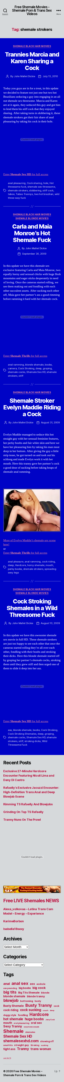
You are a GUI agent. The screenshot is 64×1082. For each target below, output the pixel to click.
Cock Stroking (26, 368)
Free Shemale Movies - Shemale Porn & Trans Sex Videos (32, 10)
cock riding (48, 561)
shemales (30, 1032)
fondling (23, 1015)
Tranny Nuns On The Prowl (22, 819)
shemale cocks (16, 372)
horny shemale (35, 565)
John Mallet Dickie (24, 76)
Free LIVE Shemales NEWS (31, 900)
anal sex (19, 983)
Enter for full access (25, 174)
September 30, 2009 (34, 253)
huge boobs (34, 1019)
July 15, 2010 (50, 76)
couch (45, 1010)
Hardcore (20, 565)
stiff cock (48, 190)
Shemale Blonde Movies (32, 218)
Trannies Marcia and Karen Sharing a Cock (32, 61)
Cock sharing (34, 183)
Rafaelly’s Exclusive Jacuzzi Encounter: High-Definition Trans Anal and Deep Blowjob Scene (31, 792)
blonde (45, 992)
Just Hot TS (7, 1058)
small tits (7, 1045)
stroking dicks (32, 741)
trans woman (41, 1049)
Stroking (35, 1045)
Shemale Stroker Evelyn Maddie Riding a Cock (32, 407)
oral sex (36, 1022)
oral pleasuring (21, 1023)
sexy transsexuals (31, 1027)
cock (56, 1006)
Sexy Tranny (12, 1026)
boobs (48, 364)
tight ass (9, 1049)
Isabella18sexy (13, 929)
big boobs (25, 988)
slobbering (35, 190)
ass (10, 730)
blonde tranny (36, 996)
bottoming (26, 1001)
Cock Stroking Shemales (22, 733)
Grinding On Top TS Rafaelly (23, 812)
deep (39, 368)
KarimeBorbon (13, 921)
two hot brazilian (43, 194)
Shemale (13, 1031)
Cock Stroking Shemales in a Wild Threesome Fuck (32, 608)
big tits (10, 992)
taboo (11, 194)
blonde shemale (34, 364)
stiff (21, 375)
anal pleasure (15, 561)
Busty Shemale (13, 1005)
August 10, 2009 (50, 623)
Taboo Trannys (24, 194)
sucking (44, 1045)
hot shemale (13, 1019)
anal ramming (16, 364)
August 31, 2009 (50, 422)
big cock (39, 988)
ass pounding (10, 988)
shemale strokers (18, 190)
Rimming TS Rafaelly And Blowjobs (28, 804)
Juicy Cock (50, 1020)
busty (38, 1001)
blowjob (11, 1000)
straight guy (21, 1045)
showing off (46, 1041)
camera (12, 368)
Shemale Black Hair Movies (32, 46)
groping (47, 368)
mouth (49, 565)
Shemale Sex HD (35, 372)
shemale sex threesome (41, 186)
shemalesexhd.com (21, 1040)
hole (45, 183)
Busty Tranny (38, 1005)
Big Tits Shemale (29, 992)
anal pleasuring (17, 183)
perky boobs (15, 568)
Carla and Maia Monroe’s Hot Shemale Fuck (32, 233)
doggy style (9, 1015)
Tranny (23, 1049)
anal (6, 984)
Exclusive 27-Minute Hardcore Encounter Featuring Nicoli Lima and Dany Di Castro (28, 775)
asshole (40, 984)
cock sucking (30, 1010)
